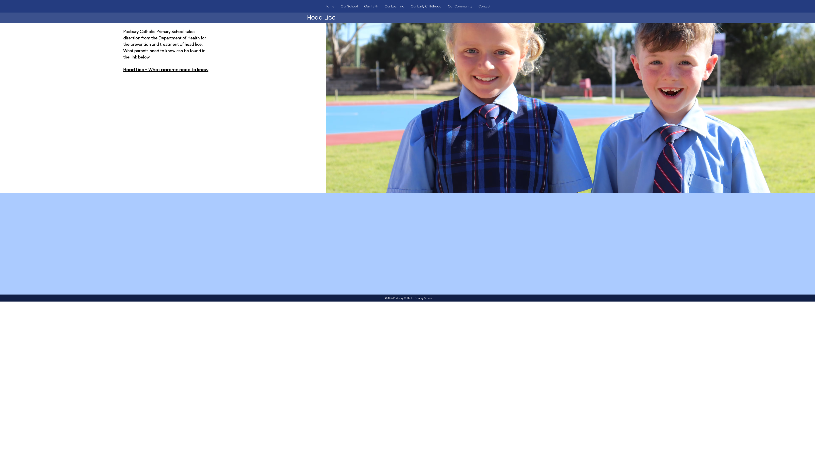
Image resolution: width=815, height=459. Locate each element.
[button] (349, 6)
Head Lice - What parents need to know (165, 70)
